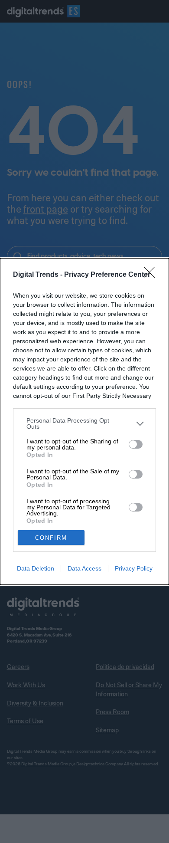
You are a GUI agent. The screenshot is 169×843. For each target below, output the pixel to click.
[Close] (152, 275)
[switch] (136, 444)
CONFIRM (51, 538)
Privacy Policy (134, 568)
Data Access (84, 568)
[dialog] (84, 421)
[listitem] (84, 423)
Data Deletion (35, 568)
